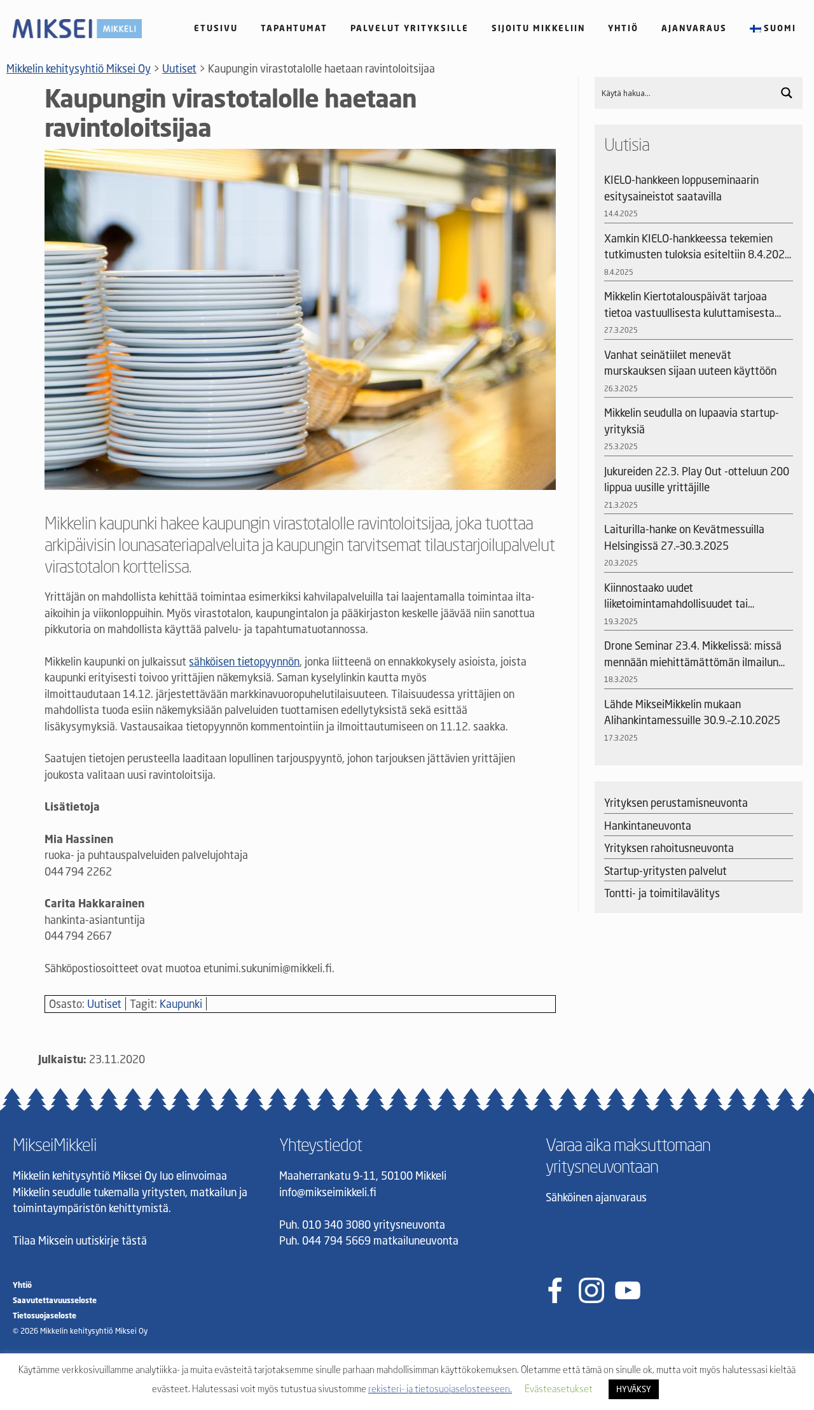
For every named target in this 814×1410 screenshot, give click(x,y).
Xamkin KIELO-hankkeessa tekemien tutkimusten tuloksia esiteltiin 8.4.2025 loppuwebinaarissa (697, 247)
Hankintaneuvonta (647, 825)
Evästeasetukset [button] (559, 1388)
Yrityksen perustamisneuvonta (676, 802)
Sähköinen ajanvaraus (596, 1197)
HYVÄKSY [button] (633, 1389)
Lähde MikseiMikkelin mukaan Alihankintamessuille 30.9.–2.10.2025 (692, 712)
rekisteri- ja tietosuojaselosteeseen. (440, 1388)
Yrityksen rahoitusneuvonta (669, 848)
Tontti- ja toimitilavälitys (662, 893)
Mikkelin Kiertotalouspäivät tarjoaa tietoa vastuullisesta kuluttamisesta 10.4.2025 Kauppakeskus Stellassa (689, 305)
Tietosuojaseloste (44, 1315)
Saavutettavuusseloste (55, 1300)
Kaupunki (181, 1003)
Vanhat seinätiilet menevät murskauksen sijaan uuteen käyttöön (690, 363)
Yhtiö (623, 28)
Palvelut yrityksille (409, 28)
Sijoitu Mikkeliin (538, 28)
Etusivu (216, 28)
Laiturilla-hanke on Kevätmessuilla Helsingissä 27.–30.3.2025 (684, 537)
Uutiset (104, 1003)
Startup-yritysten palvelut (665, 870)
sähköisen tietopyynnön (244, 661)
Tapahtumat (294, 28)
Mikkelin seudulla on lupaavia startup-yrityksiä (691, 421)
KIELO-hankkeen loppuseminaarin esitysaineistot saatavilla (681, 188)
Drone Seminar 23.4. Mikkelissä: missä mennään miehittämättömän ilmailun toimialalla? (693, 654)
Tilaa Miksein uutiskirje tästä (80, 1240)
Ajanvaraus (694, 28)
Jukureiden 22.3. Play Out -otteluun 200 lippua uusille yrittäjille (696, 479)
